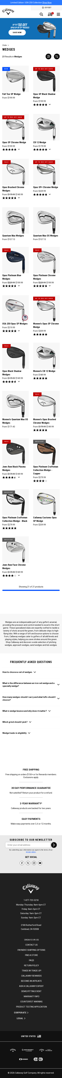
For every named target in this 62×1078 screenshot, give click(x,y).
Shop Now (45, 2)
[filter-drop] (48, 56)
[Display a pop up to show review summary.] (50, 105)
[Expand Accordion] (28, 1013)
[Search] (41, 14)
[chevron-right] (54, 845)
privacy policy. (31, 852)
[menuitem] (50, 14)
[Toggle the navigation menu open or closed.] (58, 14)
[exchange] (57, 56)
